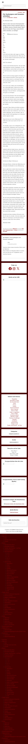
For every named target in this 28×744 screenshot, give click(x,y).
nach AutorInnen (8, 551)
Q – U (8, 558)
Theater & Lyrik (14, 423)
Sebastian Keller (9, 230)
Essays (14, 404)
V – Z (8, 560)
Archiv (3, 616)
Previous (19, 12)
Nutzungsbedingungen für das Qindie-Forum (15, 631)
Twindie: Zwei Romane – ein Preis (14, 425)
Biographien (14, 399)
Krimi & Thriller (14, 413)
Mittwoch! (15, 228)
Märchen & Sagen (14, 416)
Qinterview (6, 621)
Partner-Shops (7, 614)
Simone (15, 17)
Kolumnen (6, 617)
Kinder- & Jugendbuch (14, 412)
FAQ (5, 537)
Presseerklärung (8, 622)
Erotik (14, 403)
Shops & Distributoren (9, 609)
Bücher (4, 543)
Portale (6, 605)
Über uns (4, 536)
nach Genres (7, 561)
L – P (8, 556)
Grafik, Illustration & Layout (10, 600)
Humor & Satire (14, 410)
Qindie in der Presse (9, 624)
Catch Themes (19, 531)
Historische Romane (14, 407)
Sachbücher (14, 421)
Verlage (6, 611)
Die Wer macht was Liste (10, 539)
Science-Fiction (14, 422)
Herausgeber (7, 602)
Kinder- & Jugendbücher (12, 577)
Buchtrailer (7, 599)
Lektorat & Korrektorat (9, 604)
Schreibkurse (7, 607)
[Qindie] (14, 8)
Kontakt (6, 541)
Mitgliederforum (6, 628)
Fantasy (14, 406)
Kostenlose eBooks (14, 415)
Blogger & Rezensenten (10, 597)
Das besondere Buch (14, 401)
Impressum (7, 634)
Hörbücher (9, 575)
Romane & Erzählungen (14, 418)
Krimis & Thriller (10, 578)
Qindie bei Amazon (14, 512)
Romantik (14, 419)
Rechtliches (5, 633)
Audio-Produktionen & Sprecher (11, 594)
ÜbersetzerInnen (8, 612)
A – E (8, 553)
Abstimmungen (8, 629)
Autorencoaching (8, 595)
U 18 (8, 590)
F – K (8, 554)
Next (24, 12)
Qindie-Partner (5, 592)
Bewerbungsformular (7, 626)
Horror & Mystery (14, 409)
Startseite (4, 534)
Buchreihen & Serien (14, 400)
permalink (5, 231)
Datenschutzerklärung (9, 636)
